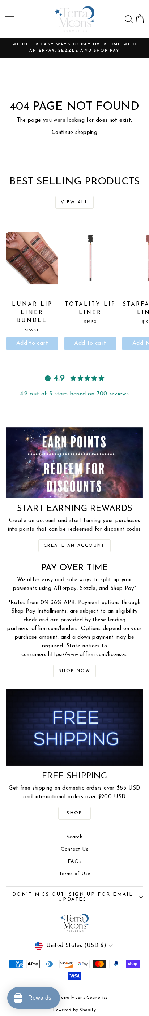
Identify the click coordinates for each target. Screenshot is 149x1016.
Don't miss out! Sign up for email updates (72, 897)
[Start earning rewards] (74, 463)
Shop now (74, 671)
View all (74, 202)
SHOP (74, 813)
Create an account (74, 545)
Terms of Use (74, 874)
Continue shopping (74, 132)
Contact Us (74, 849)
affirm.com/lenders (54, 628)
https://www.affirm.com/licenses (87, 654)
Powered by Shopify (74, 1010)
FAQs (75, 861)
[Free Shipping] (74, 727)
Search (74, 837)
